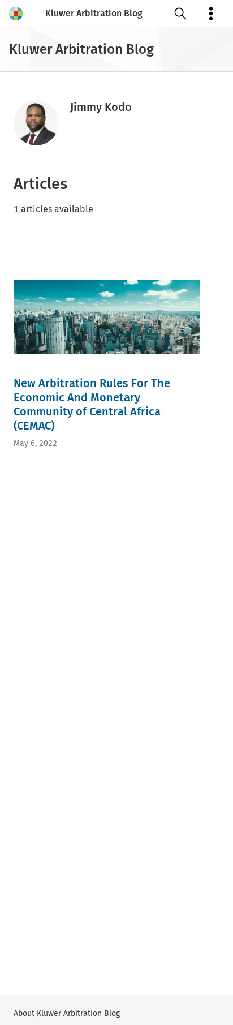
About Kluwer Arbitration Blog (67, 1013)
